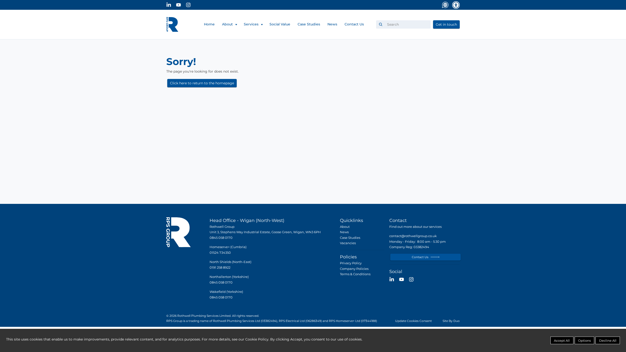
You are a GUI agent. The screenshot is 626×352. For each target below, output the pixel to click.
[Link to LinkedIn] (171, 4)
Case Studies (309, 24)
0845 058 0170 (221, 282)
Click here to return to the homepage (202, 83)
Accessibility (456, 5)
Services (251, 24)
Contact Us (354, 24)
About (227, 24)
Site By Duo (451, 321)
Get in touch (446, 24)
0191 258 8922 (220, 267)
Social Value (279, 24)
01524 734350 (220, 252)
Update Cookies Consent (413, 321)
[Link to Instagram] (191, 4)
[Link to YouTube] (181, 4)
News (332, 24)
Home (209, 24)
